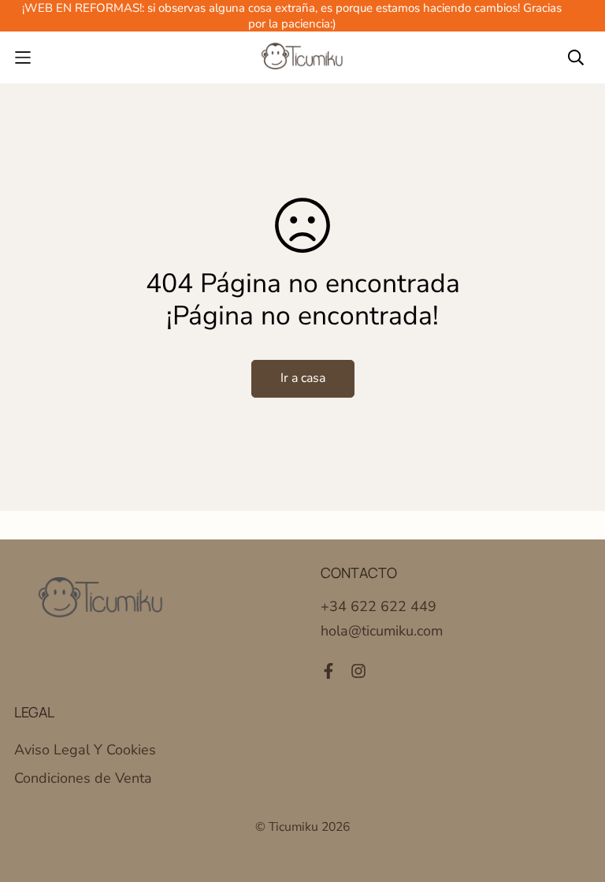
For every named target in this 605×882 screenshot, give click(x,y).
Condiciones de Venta (83, 778)
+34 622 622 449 (378, 606)
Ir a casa (302, 378)
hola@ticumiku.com (382, 630)
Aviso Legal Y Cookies (85, 749)
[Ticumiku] (302, 57)
